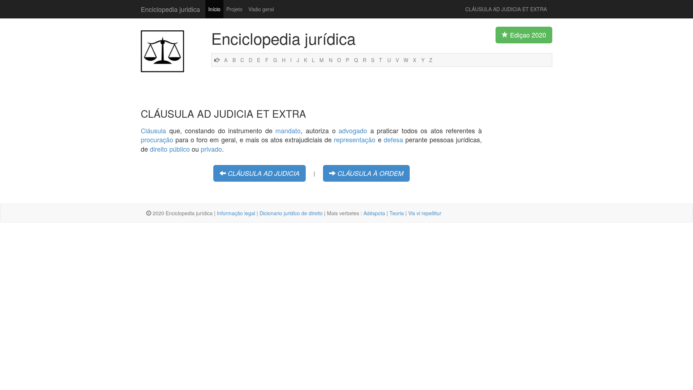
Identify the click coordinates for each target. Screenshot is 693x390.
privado (211, 148)
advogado (353, 130)
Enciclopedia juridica (170, 9)
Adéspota (374, 213)
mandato (288, 130)
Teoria (396, 213)
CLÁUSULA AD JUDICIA (264, 173)
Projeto (234, 9)
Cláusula (153, 130)
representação (354, 139)
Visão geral (261, 9)
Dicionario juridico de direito (291, 213)
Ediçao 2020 (527, 34)
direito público (170, 148)
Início (214, 9)
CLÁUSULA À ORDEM (370, 173)
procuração (157, 139)
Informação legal (236, 213)
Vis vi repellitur (424, 213)
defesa (393, 139)
